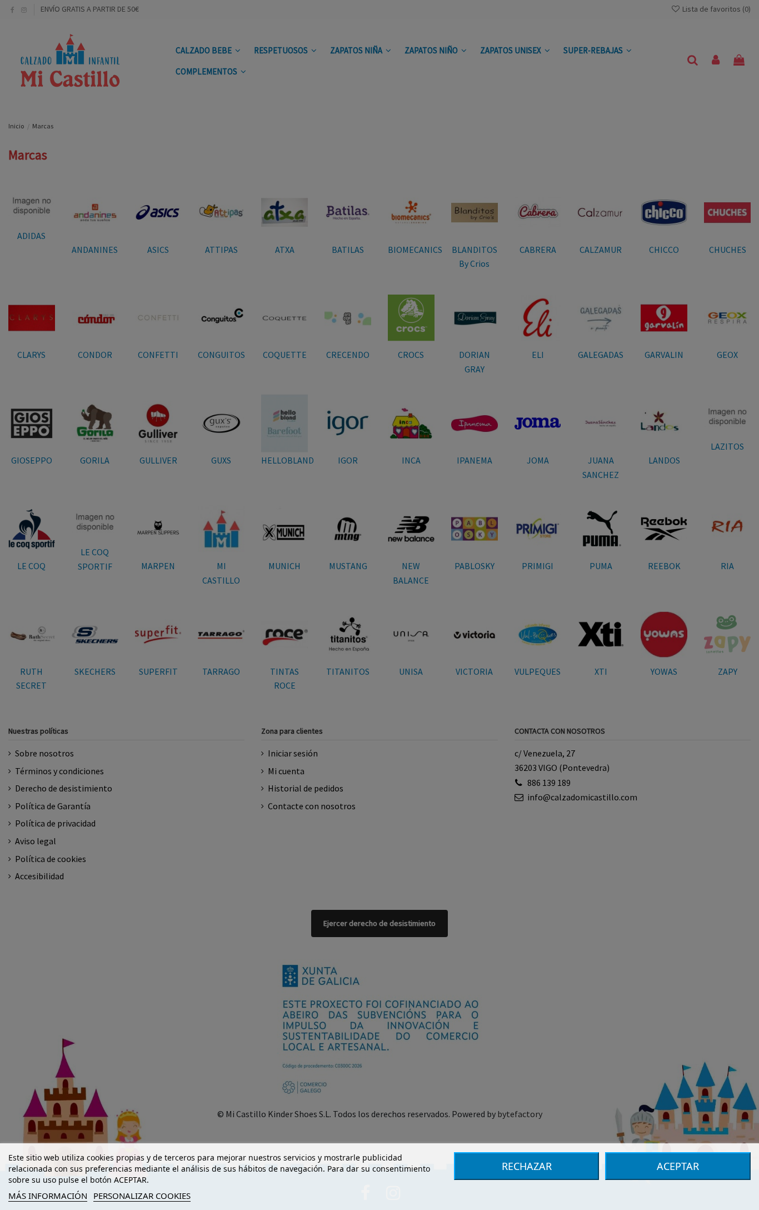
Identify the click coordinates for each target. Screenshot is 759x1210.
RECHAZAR (527, 1166)
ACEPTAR (678, 1166)
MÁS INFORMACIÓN (47, 1195)
